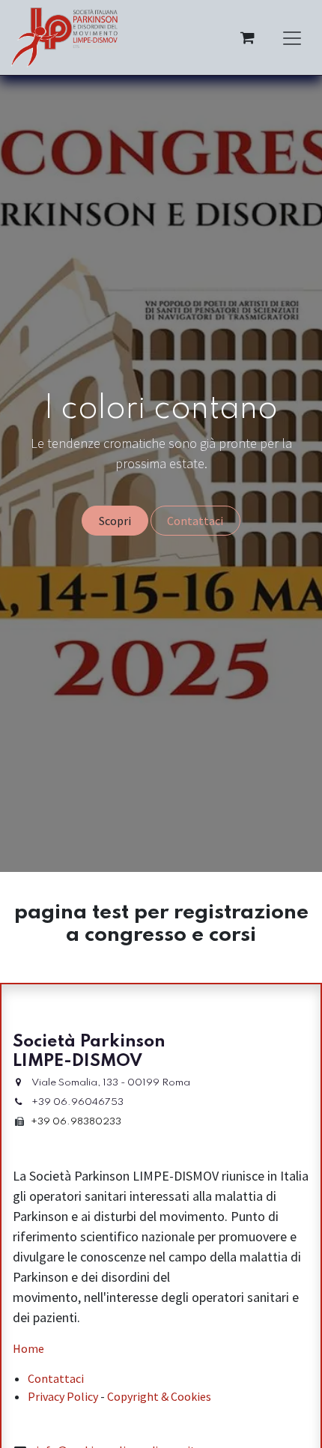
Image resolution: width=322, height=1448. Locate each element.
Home (28, 1348)
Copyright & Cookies (159, 1396)
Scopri (115, 520)
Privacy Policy (63, 1396)
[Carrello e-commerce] (247, 37)
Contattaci (195, 520)
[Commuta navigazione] (292, 37)
